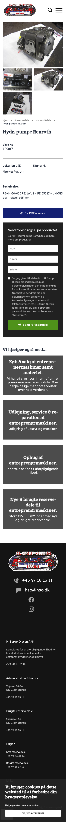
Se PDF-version (35, 213)
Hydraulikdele (43, 120)
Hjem (5, 120)
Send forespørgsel (35, 324)
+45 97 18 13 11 (37, 580)
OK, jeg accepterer (33, 813)
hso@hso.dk (37, 590)
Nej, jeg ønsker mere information (22, 805)
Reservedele (22, 120)
